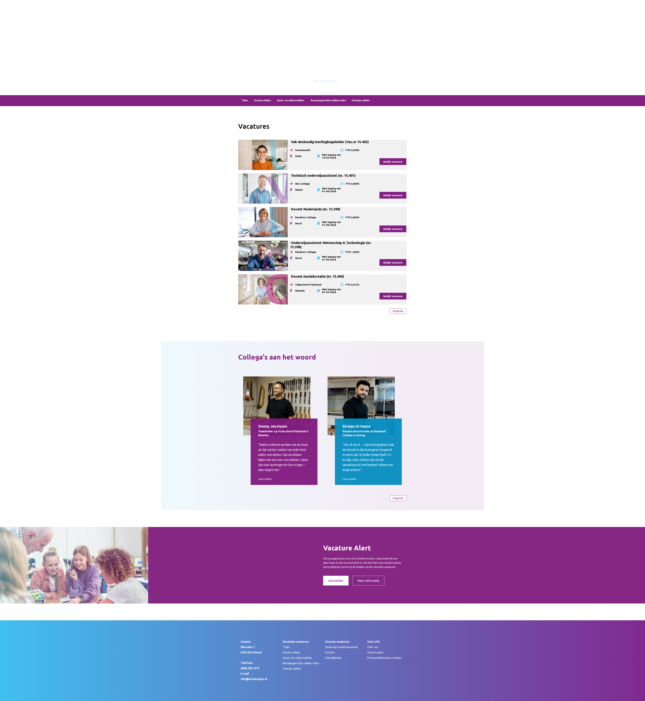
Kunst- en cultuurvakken (297, 657)
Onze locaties (375, 652)
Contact (342, 33)
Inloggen (402, 2)
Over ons (372, 647)
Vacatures (260, 42)
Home (246, 42)
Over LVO (326, 33)
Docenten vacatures (253, 33)
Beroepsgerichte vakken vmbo (301, 663)
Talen (286, 647)
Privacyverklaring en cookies (384, 657)
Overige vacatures (281, 33)
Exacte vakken (291, 652)
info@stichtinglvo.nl (254, 678)
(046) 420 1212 (250, 668)
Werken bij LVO (306, 33)
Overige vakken (292, 668)
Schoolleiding (333, 657)
